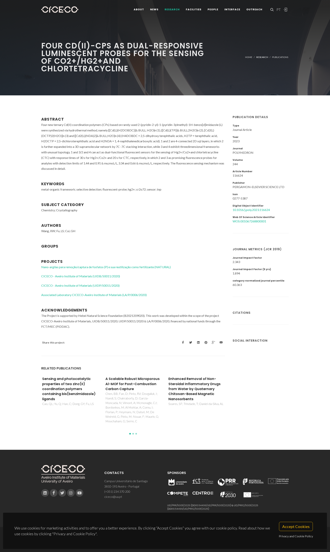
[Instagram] (71, 493)
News (154, 9)
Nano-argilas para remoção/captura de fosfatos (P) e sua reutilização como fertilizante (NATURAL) (106, 267)
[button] (130, 434)
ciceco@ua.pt (113, 496)
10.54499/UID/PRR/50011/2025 (213, 505)
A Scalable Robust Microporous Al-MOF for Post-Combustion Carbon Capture (132, 384)
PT (278, 9)
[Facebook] (53, 493)
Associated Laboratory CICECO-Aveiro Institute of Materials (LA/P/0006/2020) (94, 295)
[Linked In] (45, 493)
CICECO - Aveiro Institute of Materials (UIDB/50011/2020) (80, 276)
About (139, 9)
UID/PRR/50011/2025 (178, 505)
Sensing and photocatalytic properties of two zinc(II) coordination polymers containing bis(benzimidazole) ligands (68, 389)
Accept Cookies (296, 526)
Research (172, 9)
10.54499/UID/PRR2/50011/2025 (190, 508)
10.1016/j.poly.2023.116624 (251, 210)
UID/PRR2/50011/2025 (246, 505)
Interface (232, 9)
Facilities (193, 9)
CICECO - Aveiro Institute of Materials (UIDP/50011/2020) (80, 285)
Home (248, 57)
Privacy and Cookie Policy (296, 536)
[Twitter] (62, 493)
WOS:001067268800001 (249, 221)
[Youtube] (79, 493)
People (213, 9)
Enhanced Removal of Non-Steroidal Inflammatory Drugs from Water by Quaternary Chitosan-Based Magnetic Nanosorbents (194, 389)
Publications (280, 57)
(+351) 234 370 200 (117, 491)
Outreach (254, 9)
